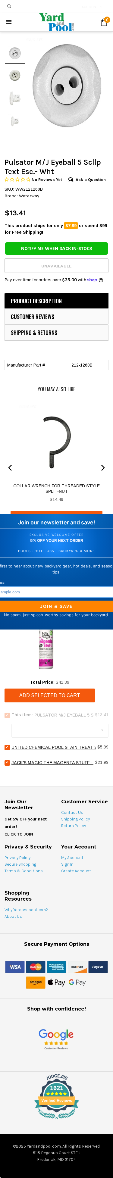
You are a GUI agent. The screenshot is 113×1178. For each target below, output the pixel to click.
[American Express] (56, 966)
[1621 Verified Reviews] (57, 1120)
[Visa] (15, 966)
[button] (18, 179)
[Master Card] (36, 966)
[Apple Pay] (56, 982)
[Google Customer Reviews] (56, 1039)
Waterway (29, 195)
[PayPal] (98, 966)
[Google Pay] (77, 982)
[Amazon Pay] (36, 982)
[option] (66, 85)
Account (90, 7)
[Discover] (77, 966)
